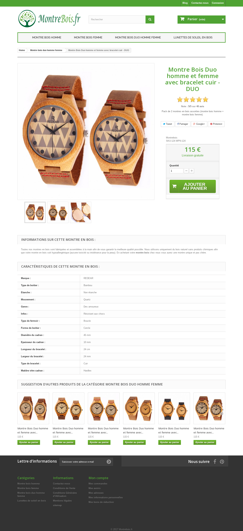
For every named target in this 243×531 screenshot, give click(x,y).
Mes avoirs (95, 488)
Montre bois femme (88, 37)
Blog (185, 3)
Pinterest (217, 124)
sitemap (57, 505)
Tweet (168, 124)
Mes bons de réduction (101, 502)
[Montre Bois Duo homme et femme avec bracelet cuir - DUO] (35, 212)
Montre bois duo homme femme (138, 37)
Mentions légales (62, 500)
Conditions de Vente (64, 488)
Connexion (218, 3)
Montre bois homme (46, 37)
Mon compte (98, 478)
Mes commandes (98, 483)
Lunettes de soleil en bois (193, 37)
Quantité (174, 165)
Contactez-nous (199, 3)
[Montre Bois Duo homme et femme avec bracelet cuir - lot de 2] (68, 408)
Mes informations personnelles (106, 497)
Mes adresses (96, 493)
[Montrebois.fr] (50, 18)
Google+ (200, 124)
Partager (183, 124)
